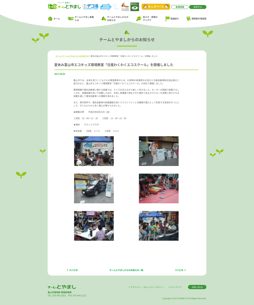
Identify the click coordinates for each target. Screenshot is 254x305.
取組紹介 (174, 18)
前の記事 (73, 270)
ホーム (57, 18)
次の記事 (179, 270)
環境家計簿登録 (199, 18)
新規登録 (180, 6)
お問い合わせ (197, 287)
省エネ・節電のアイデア (150, 18)
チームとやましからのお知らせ (117, 18)
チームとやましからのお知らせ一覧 (126, 270)
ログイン (198, 6)
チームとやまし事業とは (84, 18)
